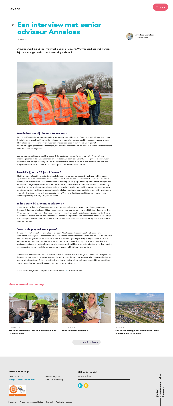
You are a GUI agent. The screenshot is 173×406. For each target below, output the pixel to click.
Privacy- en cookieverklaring (31, 402)
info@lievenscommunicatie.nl (22, 380)
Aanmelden (122, 377)
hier (66, 271)
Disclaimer (12, 402)
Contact (49, 402)
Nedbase (68, 402)
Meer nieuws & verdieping (86, 342)
